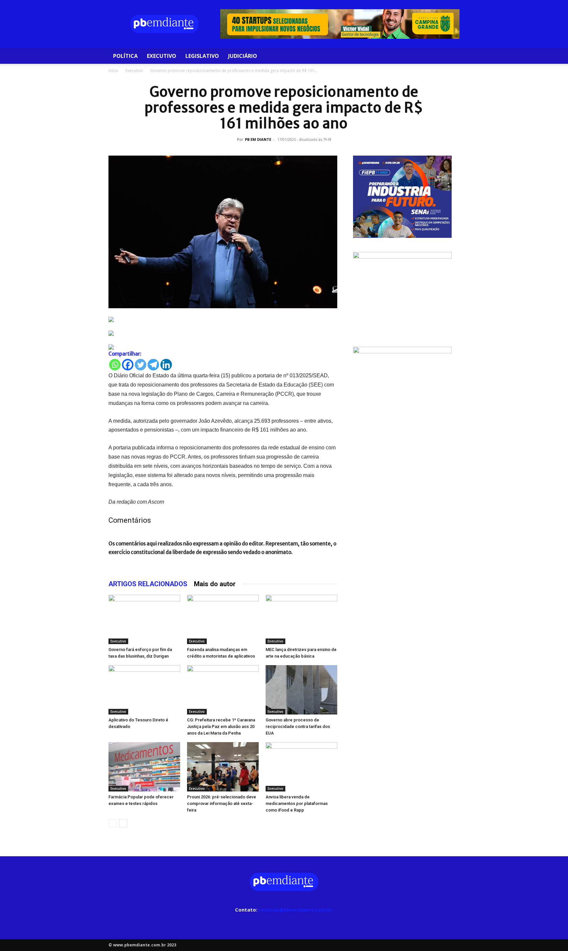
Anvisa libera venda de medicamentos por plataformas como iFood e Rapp (297, 803)
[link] (222, 319)
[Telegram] (153, 364)
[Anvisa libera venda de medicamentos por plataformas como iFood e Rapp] (301, 766)
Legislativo (202, 56)
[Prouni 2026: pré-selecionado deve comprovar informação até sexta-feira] (223, 766)
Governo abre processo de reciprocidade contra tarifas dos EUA (298, 726)
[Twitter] (140, 364)
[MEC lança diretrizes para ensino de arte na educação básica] (301, 619)
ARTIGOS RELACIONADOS (147, 584)
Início (113, 70)
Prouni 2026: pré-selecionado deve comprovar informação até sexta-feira (221, 803)
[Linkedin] (166, 364)
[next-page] (123, 823)
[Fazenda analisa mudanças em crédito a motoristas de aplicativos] (223, 619)
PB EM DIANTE (258, 139)
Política (125, 56)
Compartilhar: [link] (124, 354)
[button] (452, 56)
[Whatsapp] (115, 364)
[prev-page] (112, 823)
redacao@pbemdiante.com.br (296, 909)
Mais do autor (215, 584)
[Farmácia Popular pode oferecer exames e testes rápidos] (144, 766)
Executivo (161, 56)
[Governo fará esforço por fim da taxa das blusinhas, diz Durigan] (144, 619)
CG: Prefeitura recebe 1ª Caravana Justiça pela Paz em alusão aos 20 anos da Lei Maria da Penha (221, 726)
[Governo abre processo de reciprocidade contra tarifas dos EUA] (301, 689)
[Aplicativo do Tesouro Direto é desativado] (144, 689)
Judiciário (242, 56)
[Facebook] (127, 364)
